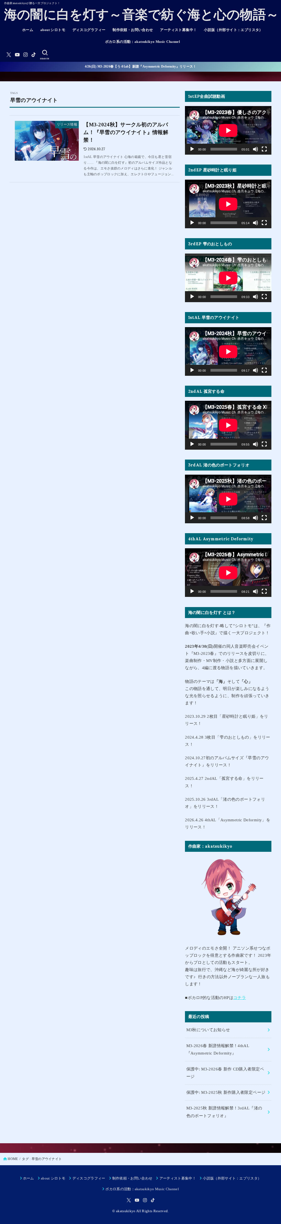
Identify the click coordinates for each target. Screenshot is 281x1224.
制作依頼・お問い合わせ (133, 30)
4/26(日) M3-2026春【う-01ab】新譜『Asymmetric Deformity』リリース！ (140, 66)
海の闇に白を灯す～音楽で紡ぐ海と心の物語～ (141, 14)
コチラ (239, 997)
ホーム (27, 30)
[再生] (192, 149)
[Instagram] (25, 54)
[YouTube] (17, 54)
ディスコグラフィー (89, 30)
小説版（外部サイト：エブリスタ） (233, 30)
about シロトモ (52, 30)
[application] (228, 130)
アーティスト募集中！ (178, 30)
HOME (13, 1159)
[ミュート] (255, 149)
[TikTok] (34, 54)
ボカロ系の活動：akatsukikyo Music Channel (142, 42)
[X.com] (8, 54)
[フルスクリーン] (264, 149)
